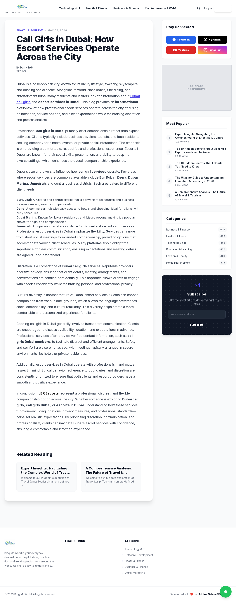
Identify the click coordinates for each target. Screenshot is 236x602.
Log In (208, 8)
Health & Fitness (96, 8)
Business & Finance (126, 8)
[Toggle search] (198, 8)
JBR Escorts (48, 393)
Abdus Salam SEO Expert (215, 594)
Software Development (137, 555)
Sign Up (223, 8)
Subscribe (197, 324)
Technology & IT (69, 8)
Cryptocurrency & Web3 (160, 8)
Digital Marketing (133, 572)
